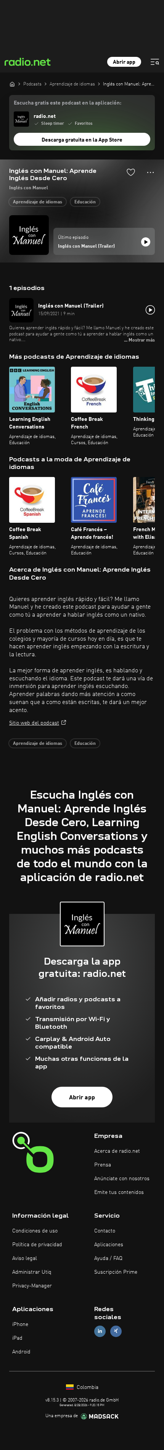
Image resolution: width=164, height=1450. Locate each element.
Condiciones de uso (35, 1231)
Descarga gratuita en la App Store (82, 140)
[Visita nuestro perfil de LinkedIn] (100, 1331)
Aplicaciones (108, 1244)
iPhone (20, 1324)
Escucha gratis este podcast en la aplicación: (67, 103)
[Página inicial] (12, 84)
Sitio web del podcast (34, 723)
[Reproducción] (145, 241)
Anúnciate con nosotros (122, 1178)
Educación (85, 202)
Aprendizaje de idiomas (37, 202)
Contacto (104, 1231)
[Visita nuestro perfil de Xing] (116, 1331)
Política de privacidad (37, 1244)
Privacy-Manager (32, 1286)
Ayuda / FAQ (108, 1258)
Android (21, 1352)
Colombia (86, 1387)
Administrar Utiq (31, 1272)
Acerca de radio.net (117, 1151)
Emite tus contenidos (119, 1192)
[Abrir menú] (154, 61)
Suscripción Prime (115, 1272)
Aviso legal (24, 1258)
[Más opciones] (150, 172)
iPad (17, 1338)
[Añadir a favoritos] (131, 172)
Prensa (102, 1165)
